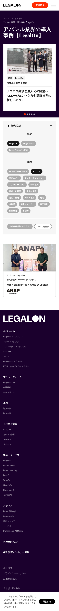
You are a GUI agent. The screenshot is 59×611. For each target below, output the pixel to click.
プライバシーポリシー (14, 573)
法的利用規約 (10, 578)
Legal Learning (10, 470)
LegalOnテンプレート (13, 361)
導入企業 (7, 413)
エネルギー (14, 178)
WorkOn (6, 480)
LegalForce (28, 143)
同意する (47, 601)
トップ (6, 18)
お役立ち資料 (9, 434)
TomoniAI (7, 494)
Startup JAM (8, 516)
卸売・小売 (29, 197)
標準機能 (7, 387)
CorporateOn (9, 465)
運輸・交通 (14, 197)
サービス (34, 184)
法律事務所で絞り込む (20, 226)
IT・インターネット (18, 171)
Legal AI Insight (10, 511)
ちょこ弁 (7, 525)
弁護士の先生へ (11, 541)
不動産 (26, 210)
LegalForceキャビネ (18, 150)
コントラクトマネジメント (15, 346)
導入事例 (18, 18)
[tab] (25, 114)
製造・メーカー (27, 204)
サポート (7, 444)
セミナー (7, 429)
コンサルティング (17, 184)
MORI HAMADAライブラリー (16, 366)
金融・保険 (31, 191)
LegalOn (7, 460)
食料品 (12, 204)
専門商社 (44, 204)
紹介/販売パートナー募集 (16, 552)
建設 (42, 197)
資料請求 (40, 5)
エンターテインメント (34, 178)
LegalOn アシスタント (13, 336)
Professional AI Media (13, 530)
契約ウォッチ (9, 521)
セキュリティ (9, 392)
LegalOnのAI (9, 382)
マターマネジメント (12, 341)
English (16, 588)
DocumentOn (9, 489)
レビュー (7, 351)
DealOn (6, 475)
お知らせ (7, 439)
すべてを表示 (43, 226)
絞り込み (16, 125)
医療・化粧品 (15, 191)
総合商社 (13, 210)
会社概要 (7, 568)
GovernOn (7, 485)
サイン (6, 356)
